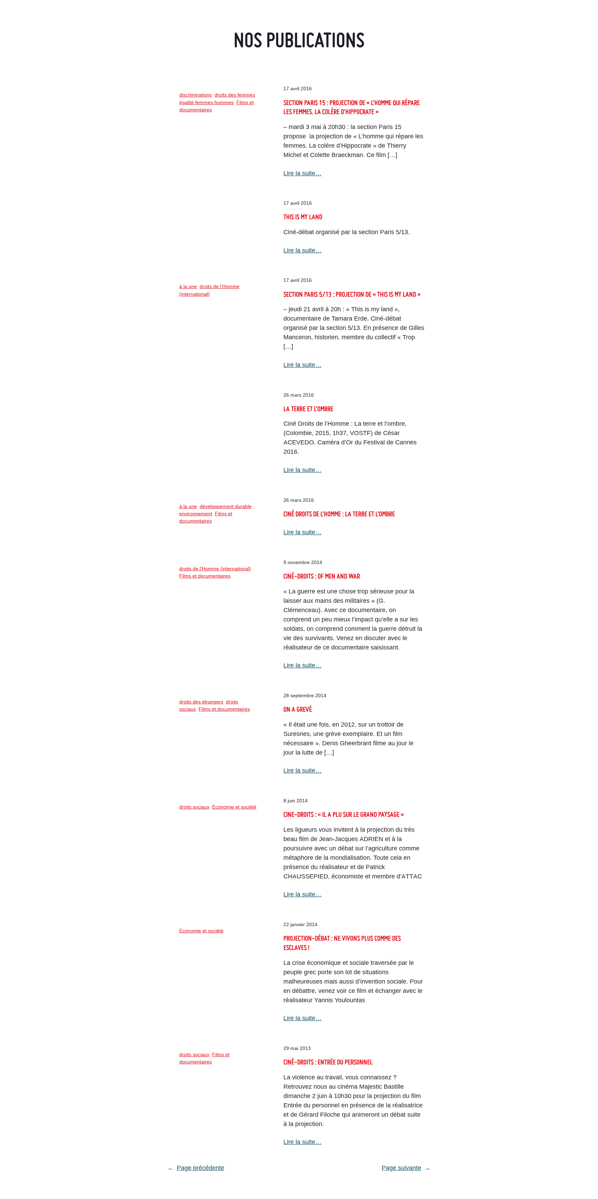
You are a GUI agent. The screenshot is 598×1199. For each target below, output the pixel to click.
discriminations (195, 95)
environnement (195, 513)
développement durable (226, 506)
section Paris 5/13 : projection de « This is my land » (351, 294)
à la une (188, 286)
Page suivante (406, 1167)
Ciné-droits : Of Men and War (321, 576)
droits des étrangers (201, 701)
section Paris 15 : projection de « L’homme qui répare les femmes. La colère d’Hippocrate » (351, 107)
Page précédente (195, 1167)
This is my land (302, 216)
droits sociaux (194, 807)
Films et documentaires (204, 576)
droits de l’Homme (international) (215, 568)
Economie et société (234, 807)
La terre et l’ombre (308, 408)
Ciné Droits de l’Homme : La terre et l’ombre (339, 513)
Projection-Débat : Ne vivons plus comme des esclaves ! (342, 943)
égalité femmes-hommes (206, 102)
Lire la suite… (302, 173)
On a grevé (297, 709)
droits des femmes (235, 95)
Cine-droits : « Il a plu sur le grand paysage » (343, 814)
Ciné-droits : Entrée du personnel (328, 1062)
